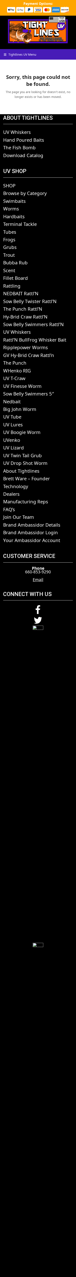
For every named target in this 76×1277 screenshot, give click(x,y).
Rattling (11, 286)
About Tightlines (21, 471)
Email (38, 579)
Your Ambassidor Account (31, 540)
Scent (9, 270)
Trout (9, 255)
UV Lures (13, 424)
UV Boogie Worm (22, 432)
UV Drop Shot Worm (25, 463)
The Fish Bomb (19, 147)
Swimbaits (14, 201)
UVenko (11, 440)
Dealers (11, 494)
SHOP (9, 185)
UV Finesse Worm (22, 386)
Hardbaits (14, 216)
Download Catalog (23, 155)
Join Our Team (18, 517)
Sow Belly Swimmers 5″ (28, 393)
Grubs (10, 247)
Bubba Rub (15, 262)
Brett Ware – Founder (26, 478)
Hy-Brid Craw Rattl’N (25, 316)
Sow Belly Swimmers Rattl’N (33, 324)
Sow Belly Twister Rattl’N (30, 301)
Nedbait (12, 401)
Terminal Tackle (20, 224)
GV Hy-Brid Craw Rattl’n (28, 355)
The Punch (14, 363)
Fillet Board (15, 278)
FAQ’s (9, 509)
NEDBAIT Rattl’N (20, 293)
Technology (15, 486)
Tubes (9, 232)
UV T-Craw (14, 378)
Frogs (9, 239)
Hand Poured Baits (23, 140)
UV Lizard (13, 447)
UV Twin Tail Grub (22, 455)
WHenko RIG (17, 370)
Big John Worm (19, 409)
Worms (11, 208)
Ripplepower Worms (25, 347)
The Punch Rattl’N (22, 309)
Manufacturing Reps (25, 501)
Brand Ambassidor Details (31, 525)
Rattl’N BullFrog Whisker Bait (34, 339)
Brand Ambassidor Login (30, 532)
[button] (20, 54)
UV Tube (12, 416)
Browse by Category (25, 193)
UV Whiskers (17, 132)
